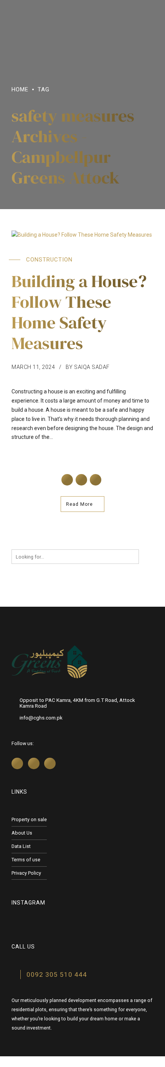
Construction (49, 259)
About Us (22, 833)
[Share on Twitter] (81, 480)
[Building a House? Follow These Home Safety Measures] (82, 235)
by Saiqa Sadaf (88, 367)
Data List (21, 846)
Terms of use (26, 859)
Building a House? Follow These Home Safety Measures (79, 312)
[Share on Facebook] (67, 480)
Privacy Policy (26, 873)
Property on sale (29, 819)
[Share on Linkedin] (95, 480)
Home (20, 89)
